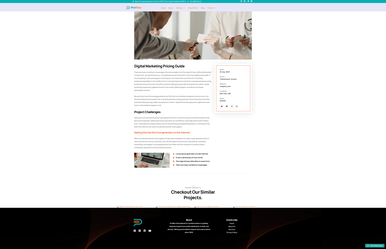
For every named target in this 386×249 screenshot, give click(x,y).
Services (179, 8)
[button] (180, 8)
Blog (202, 8)
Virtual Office (193, 8)
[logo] (138, 222)
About (170, 8)
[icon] (222, 106)
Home (163, 8)
